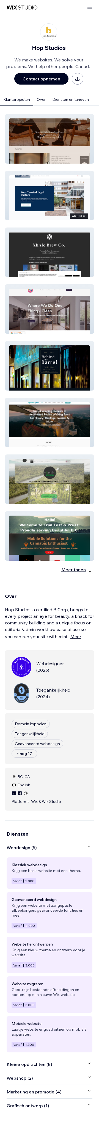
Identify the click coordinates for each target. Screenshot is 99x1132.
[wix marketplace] (22, 7)
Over (41, 99)
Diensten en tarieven (70, 99)
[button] (49, 139)
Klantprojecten (16, 99)
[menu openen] (89, 7)
